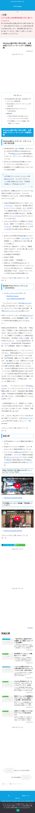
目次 (15, 95)
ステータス (24, 238)
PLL (9, 795)
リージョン (5, 343)
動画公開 (9, 113)
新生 (31, 335)
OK (18, 810)
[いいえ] (33, 807)
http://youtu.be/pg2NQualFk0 (13, 498)
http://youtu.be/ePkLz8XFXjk (13, 531)
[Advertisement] (17, 73)
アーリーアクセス (15, 216)
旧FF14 (17, 798)
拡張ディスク (26, 795)
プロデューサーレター (11, 293)
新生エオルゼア (17, 153)
